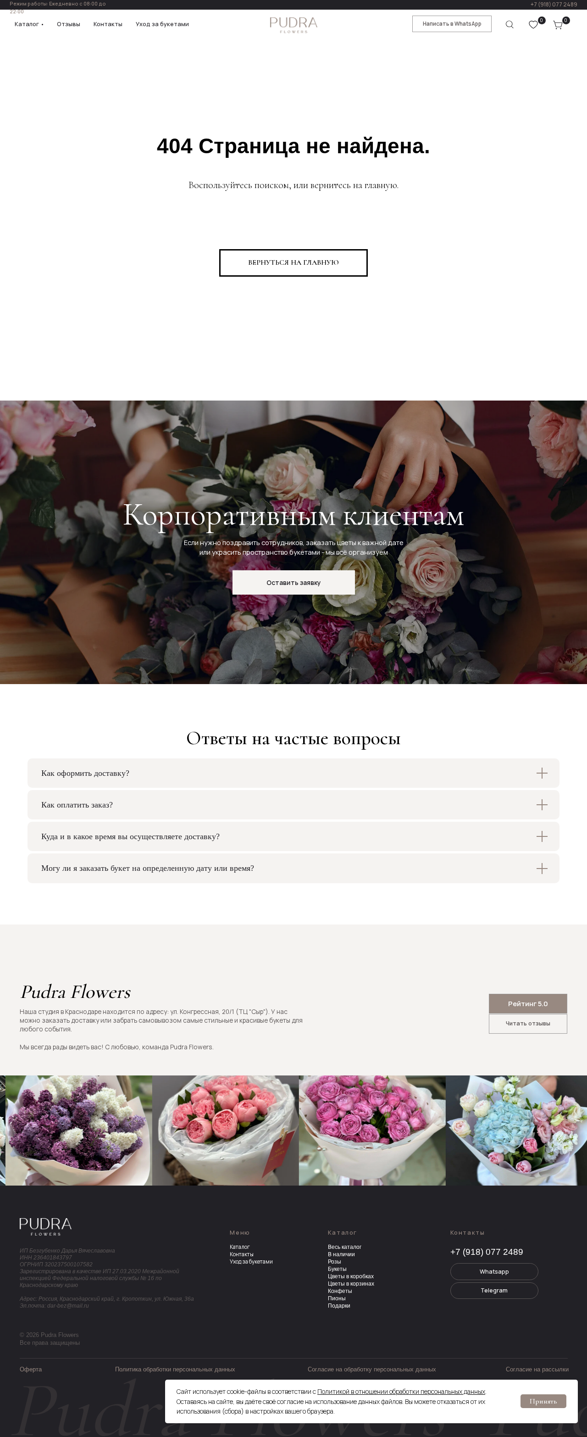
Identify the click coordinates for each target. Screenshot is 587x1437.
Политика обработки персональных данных (175, 1369)
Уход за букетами (251, 1261)
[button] (294, 582)
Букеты (337, 1269)
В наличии (341, 1254)
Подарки (339, 1306)
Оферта (31, 1369)
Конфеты (340, 1291)
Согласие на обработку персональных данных (372, 1369)
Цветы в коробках (351, 1276)
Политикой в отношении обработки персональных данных (401, 1391)
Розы (334, 1261)
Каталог (240, 1247)
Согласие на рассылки (537, 1369)
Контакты (242, 1254)
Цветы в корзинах (351, 1284)
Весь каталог (344, 1247)
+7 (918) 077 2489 (554, 4)
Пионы (337, 1298)
